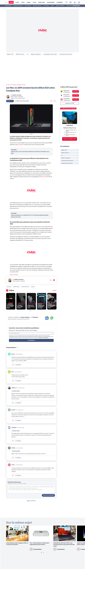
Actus (17, 2)
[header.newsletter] (70, 2)
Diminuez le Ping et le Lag (69, 127)
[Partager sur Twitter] (82, 583)
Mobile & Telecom (37, 5)
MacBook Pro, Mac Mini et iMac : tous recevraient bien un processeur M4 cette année (64, 544)
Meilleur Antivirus (20, 54)
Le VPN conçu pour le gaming (68, 108)
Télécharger (50, 2)
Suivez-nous (10, 100)
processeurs (20, 144)
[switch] (75, 2)
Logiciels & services (18, 5)
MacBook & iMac (21, 84)
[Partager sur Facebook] (82, 579)
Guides (28, 2)
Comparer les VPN (69, 103)
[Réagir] (51, 101)
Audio (52, 5)
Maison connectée (60, 5)
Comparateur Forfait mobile (50, 54)
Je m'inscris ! (31, 340)
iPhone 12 (42, 176)
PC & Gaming (28, 5)
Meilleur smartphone (36, 54)
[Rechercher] (66, 2)
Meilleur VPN (10, 54)
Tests (22, 2)
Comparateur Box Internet (66, 54)
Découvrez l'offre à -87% (69, 139)
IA (27, 54)
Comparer (59, 2)
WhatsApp (35, 317)
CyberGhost (69, 125)
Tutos (34, 2)
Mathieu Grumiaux (17, 95)
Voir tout (54, 290)
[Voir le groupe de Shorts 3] (32, 311)
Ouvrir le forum (32, 500)
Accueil (8, 84)
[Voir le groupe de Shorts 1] (29, 311)
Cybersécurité (8, 5)
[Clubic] (11, 2)
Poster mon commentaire (48, 495)
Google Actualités (25, 317)
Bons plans (41, 2)
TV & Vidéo (46, 5)
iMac (49, 226)
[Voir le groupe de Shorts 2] (31, 311)
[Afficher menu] (6, 2)
